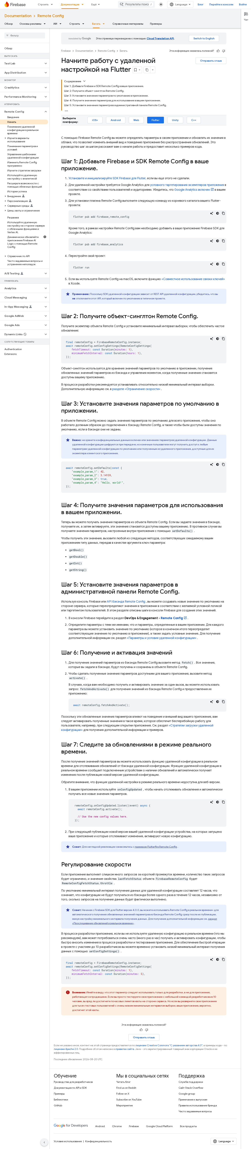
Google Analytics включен (192, 190)
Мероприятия (124, 1105)
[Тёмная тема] (217, 213)
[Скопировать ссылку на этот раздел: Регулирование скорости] (135, 865)
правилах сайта (125, 1049)
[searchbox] (24, 35)
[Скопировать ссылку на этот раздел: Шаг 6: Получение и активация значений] (176, 653)
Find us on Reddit (126, 1087)
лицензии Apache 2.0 (66, 1049)
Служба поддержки (191, 1082)
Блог (200, 4)
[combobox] (136, 4)
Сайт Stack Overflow (191, 1087)
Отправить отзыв (211, 60)
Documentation (17, 16)
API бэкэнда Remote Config (126, 601)
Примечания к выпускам (193, 1099)
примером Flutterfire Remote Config (156, 846)
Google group (187, 1093)
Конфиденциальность (98, 1141)
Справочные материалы (127, 23)
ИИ (55, 23)
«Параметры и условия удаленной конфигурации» (161, 638)
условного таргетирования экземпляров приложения (187, 185)
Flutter (155, 120)
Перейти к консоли (221, 4)
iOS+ (95, 120)
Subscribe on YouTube (128, 1099)
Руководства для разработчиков (73, 1082)
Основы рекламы (30, 23)
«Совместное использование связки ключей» (193, 279)
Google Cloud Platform (159, 1126)
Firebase (66, 50)
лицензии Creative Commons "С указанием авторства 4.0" (168, 1045)
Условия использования (68, 1141)
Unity (175, 120)
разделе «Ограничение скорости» (136, 389)
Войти (243, 4)
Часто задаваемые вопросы (195, 1111)
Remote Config (50, 16)
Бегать (96, 23)
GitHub (58, 1105)
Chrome (117, 1126)
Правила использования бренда (198, 1105)
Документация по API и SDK (70, 1087)
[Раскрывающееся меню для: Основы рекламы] (45, 23)
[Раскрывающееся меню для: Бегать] (104, 23)
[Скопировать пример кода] (223, 213)
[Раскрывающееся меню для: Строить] (53, 4)
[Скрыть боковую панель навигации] (44, 1142)
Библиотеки (61, 1099)
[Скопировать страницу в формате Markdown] (147, 70)
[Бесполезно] (223, 51)
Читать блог (123, 1082)
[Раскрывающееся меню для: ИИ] (61, 23)
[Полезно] (218, 51)
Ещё (94, 4)
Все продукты (188, 1126)
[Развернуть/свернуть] (84, 81)
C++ (193, 120)
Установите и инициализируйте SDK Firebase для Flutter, (107, 178)
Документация (70, 4)
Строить (43, 4)
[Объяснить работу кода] (212, 213)
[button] (22, 63)
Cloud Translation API (160, 38)
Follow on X (122, 1093)
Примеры (156, 23)
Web (136, 120)
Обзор (8, 23)
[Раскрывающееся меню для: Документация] (83, 4)
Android (116, 120)
